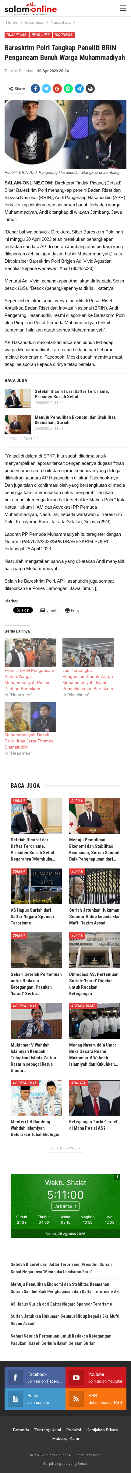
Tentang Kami (47, 1429)
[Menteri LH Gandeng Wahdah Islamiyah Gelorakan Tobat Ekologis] (36, 1098)
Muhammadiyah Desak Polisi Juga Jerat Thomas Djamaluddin (29, 740)
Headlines (41, 35)
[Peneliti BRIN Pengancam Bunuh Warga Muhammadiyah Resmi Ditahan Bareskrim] (30, 652)
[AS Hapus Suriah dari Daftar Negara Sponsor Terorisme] (36, 886)
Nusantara (17, 35)
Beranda (21, 1429)
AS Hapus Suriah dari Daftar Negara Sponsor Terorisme (61, 1304)
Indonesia (64, 35)
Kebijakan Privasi (102, 1429)
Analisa (78, 1083)
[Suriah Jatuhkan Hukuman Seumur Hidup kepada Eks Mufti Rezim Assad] (94, 886)
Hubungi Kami (65, 1438)
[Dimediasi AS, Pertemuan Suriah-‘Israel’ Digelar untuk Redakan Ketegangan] (94, 950)
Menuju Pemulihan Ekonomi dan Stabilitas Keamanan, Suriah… (75, 420)
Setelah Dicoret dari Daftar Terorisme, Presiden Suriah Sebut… (72, 394)
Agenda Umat (25, 1006)
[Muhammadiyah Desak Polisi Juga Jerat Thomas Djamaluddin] (30, 717)
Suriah (19, 801)
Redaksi (73, 1429)
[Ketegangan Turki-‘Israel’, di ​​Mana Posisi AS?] (94, 1098)
